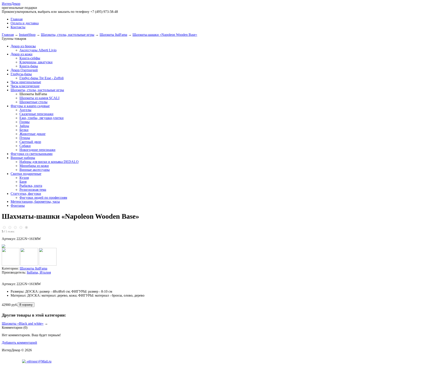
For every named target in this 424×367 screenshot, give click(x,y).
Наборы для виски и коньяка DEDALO (49, 162)
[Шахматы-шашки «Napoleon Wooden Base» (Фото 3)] (48, 264)
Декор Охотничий (24, 70)
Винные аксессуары (34, 170)
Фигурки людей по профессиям (43, 197)
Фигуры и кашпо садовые (30, 106)
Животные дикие (32, 134)
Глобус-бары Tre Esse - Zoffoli (41, 78)
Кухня (24, 178)
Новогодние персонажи (37, 150)
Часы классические (25, 86)
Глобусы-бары (21, 74)
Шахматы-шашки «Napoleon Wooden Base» (164, 35)
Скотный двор (30, 142)
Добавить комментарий (19, 342)
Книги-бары (28, 66)
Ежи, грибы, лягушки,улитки (41, 118)
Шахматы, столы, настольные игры (67, 35)
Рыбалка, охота (30, 185)
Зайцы (24, 126)
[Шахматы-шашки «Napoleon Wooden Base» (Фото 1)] (10, 264)
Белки (23, 130)
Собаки (25, 146)
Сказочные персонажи (36, 114)
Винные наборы (23, 158)
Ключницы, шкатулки (36, 62)
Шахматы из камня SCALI (39, 98)
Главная (8, 35)
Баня (22, 182)
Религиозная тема (32, 189)
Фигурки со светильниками (32, 154)
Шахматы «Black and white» (23, 323)
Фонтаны (18, 205)
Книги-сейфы (29, 58)
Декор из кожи (21, 54)
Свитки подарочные (26, 174)
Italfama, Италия (39, 272)
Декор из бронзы (23, 46)
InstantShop (27, 35)
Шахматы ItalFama (113, 35)
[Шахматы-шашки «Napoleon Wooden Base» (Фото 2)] (29, 264)
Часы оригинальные (26, 82)
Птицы (24, 138)
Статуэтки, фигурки (26, 193)
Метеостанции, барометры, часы (35, 201)
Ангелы (25, 110)
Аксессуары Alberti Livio (38, 50)
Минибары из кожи (34, 166)
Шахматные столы (33, 102)
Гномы (24, 122)
